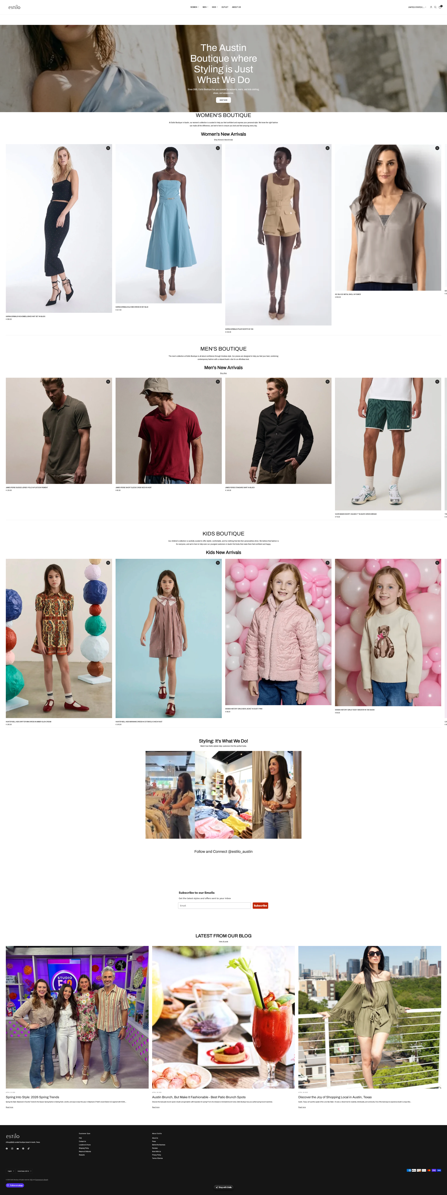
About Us (236, 7)
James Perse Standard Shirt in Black (240, 487)
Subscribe (260, 905)
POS (31, 1180)
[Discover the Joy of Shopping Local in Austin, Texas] (369, 1017)
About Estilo (157, 1133)
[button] (223, 100)
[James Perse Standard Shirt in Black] (278, 431)
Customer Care (84, 1133)
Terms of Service (157, 1158)
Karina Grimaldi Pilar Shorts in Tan (239, 329)
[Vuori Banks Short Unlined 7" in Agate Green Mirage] (388, 444)
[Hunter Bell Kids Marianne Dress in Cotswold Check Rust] (169, 638)
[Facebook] (8, 1148)
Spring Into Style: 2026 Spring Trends (32, 1097)
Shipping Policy (84, 1148)
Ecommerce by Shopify (41, 1180)
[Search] (435, 7)
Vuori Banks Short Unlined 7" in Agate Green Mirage (356, 514)
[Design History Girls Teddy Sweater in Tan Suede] (388, 632)
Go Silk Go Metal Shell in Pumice (348, 294)
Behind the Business (158, 1144)
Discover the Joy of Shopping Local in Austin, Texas (335, 1097)
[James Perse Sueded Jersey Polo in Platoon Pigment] (59, 431)
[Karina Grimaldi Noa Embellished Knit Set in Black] (59, 228)
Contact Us (82, 1141)
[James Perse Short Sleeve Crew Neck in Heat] (169, 431)
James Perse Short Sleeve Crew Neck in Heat (134, 487)
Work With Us (156, 1151)
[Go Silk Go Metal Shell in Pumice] (388, 217)
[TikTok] (30, 1148)
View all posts (223, 941)
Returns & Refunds (85, 1151)
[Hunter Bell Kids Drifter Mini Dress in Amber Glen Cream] (59, 638)
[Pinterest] (24, 1148)
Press (154, 1141)
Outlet (225, 7)
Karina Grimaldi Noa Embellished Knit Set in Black (25, 316)
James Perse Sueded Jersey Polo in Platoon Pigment (27, 487)
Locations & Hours (85, 1144)
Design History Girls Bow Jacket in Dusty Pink (243, 708)
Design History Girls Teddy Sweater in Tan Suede (355, 710)
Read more (9, 1107)
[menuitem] (195, 7)
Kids (214, 7)
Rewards (82, 1155)
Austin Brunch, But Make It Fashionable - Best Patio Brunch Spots (199, 1097)
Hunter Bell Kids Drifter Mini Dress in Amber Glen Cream (28, 721)
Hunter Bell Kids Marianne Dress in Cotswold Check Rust (139, 721)
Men (205, 7)
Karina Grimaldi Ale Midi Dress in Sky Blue (132, 307)
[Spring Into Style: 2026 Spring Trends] (77, 1017)
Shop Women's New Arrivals (223, 140)
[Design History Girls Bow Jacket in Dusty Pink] (278, 632)
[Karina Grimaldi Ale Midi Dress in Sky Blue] (169, 223)
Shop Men (223, 373)
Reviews (155, 1148)
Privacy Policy (156, 1155)
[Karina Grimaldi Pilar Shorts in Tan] (278, 234)
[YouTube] (19, 1148)
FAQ (80, 1138)
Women (193, 7)
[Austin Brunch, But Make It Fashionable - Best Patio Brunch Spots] (223, 1017)
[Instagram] (13, 1148)
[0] (439, 7)
